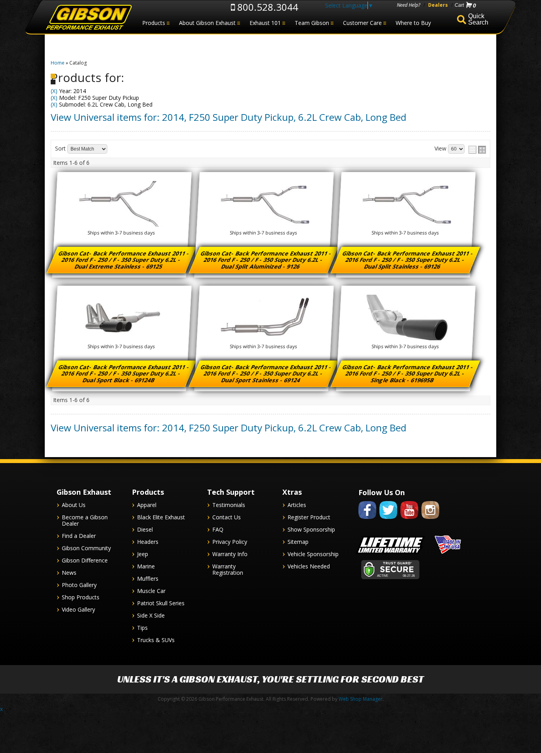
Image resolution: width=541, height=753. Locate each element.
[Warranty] (390, 554)
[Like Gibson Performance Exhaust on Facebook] (367, 520)
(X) (54, 91)
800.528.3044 (266, 6)
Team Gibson (312, 23)
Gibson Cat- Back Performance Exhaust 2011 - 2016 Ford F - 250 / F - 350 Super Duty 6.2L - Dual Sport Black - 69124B (124, 373)
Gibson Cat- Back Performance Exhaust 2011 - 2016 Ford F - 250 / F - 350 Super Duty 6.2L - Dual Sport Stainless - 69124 (266, 373)
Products (153, 23)
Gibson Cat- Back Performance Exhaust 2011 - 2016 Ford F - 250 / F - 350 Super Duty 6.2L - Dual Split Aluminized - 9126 (266, 260)
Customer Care (362, 23)
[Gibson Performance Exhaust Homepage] (88, 17)
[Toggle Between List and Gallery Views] (477, 150)
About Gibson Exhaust (207, 23)
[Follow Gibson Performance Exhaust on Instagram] (430, 520)
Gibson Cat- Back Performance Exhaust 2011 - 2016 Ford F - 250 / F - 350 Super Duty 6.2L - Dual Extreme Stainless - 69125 (124, 260)
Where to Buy (413, 23)
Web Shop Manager (361, 699)
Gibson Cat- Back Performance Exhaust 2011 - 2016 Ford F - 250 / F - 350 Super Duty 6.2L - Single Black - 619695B (408, 373)
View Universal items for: (228, 117)
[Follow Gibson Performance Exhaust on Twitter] (388, 520)
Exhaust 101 (265, 23)
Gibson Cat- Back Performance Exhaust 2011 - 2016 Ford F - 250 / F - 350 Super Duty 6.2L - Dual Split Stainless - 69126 (408, 260)
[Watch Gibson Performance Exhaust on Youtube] (409, 520)
